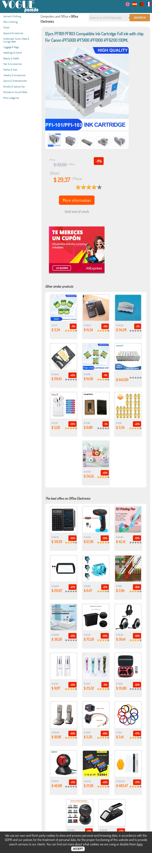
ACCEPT (78, 848)
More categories (11, 98)
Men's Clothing (10, 22)
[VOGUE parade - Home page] (20, 12)
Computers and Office (54, 16)
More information (77, 200)
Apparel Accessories (13, 33)
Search (140, 17)
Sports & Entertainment (15, 80)
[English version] (127, 5)
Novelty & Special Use (14, 86)
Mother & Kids (10, 69)
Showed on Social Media (15, 92)
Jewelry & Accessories (14, 75)
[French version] (149, 5)
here (140, 844)
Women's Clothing (12, 16)
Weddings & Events (12, 52)
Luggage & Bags (11, 47)
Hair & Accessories (12, 64)
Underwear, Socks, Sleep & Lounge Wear (16, 40)
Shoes (6, 27)
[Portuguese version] (141, 5)
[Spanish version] (134, 5)
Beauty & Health (11, 58)
